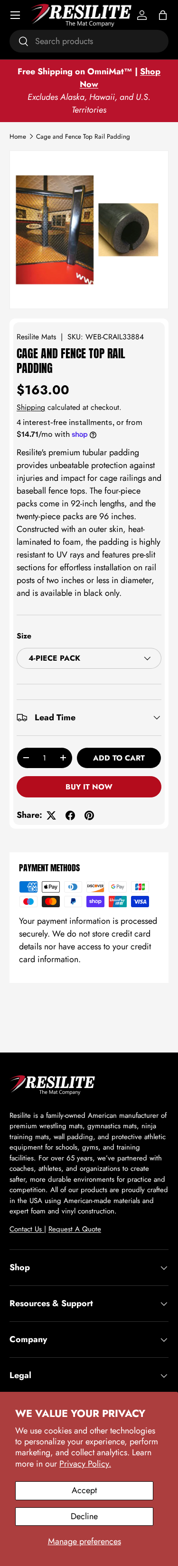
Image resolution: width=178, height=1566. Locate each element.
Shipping (31, 407)
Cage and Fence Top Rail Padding (83, 136)
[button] (162, 15)
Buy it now (89, 786)
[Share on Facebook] (70, 815)
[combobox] (89, 41)
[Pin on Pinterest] (89, 815)
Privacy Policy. (85, 1464)
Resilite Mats (36, 336)
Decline (84, 1516)
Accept (84, 1490)
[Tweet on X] (51, 815)
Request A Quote (74, 1229)
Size (24, 635)
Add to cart (119, 757)
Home (17, 136)
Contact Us (26, 1229)
